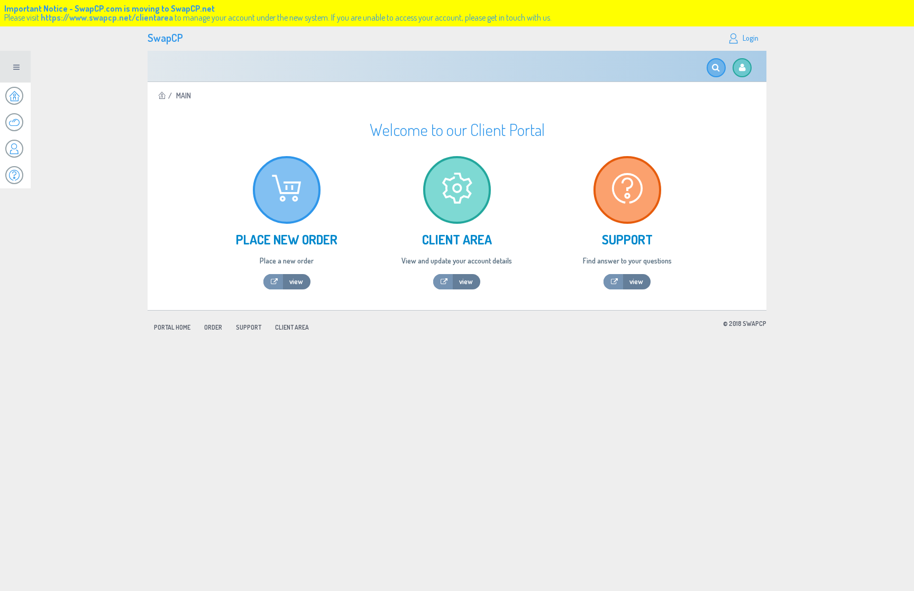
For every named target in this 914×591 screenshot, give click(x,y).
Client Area (457, 239)
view (296, 281)
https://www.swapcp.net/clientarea (107, 17)
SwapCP (165, 37)
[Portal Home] (15, 96)
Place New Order (286, 239)
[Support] (15, 175)
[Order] (15, 122)
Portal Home (172, 327)
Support (627, 239)
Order (213, 327)
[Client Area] (15, 148)
